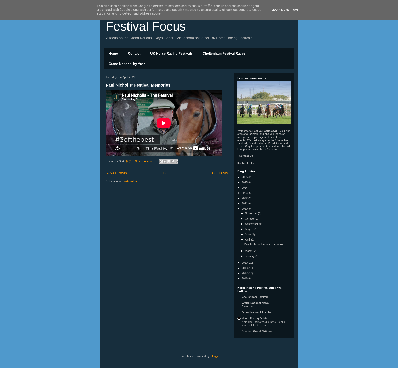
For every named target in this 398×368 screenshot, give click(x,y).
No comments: (144, 161)
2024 (245, 187)
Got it (297, 9)
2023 (245, 192)
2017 (245, 273)
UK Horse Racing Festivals (171, 53)
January (250, 256)
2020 (245, 208)
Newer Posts (116, 173)
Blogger (214, 356)
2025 (245, 182)
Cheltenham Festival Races (224, 53)
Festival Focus (146, 26)
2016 (245, 278)
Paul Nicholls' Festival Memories (138, 85)
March (249, 250)
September (252, 223)
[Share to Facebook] (172, 161)
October (250, 218)
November (251, 213)
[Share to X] (168, 161)
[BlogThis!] (165, 161)
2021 (245, 203)
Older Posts (218, 173)
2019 (245, 262)
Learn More (280, 9)
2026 (245, 177)
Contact (134, 53)
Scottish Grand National (257, 331)
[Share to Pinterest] (176, 161)
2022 (245, 198)
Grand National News (255, 302)
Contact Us (246, 155)
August (249, 229)
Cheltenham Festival (255, 296)
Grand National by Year (127, 64)
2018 (245, 268)
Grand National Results (256, 312)
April (248, 239)
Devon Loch (248, 306)
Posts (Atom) (130, 181)
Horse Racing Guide (254, 318)
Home (113, 53)
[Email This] (161, 161)
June (248, 234)
